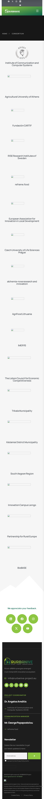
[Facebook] (22, 619)
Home (4, 34)
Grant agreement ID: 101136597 (13, 776)
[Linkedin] (11, 619)
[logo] (12, 11)
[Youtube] (20, 5)
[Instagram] (33, 619)
